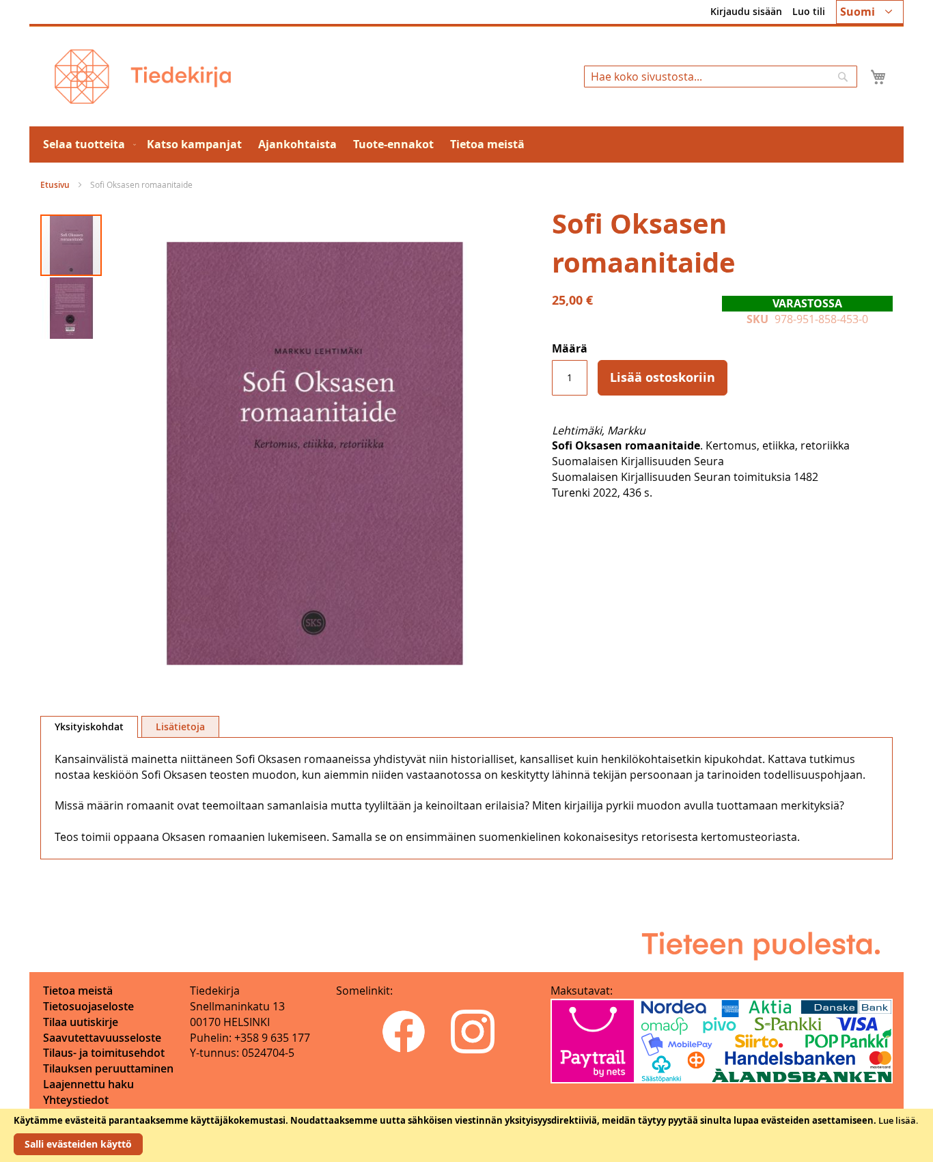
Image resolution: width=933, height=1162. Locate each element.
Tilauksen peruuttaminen (108, 1068)
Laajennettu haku (88, 1084)
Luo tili (808, 11)
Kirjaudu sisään (746, 11)
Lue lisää (897, 1120)
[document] (466, 1135)
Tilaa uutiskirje (80, 1021)
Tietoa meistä (78, 990)
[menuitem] (87, 144)
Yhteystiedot (76, 1099)
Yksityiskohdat (89, 726)
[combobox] (720, 76)
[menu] (466, 144)
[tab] (89, 727)
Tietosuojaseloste (88, 1006)
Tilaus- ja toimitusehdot (104, 1052)
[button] (870, 12)
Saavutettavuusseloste (102, 1037)
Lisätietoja (180, 726)
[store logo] (143, 76)
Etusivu (55, 185)
